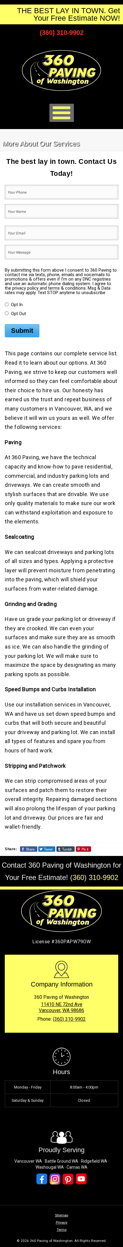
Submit (22, 330)
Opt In (17, 304)
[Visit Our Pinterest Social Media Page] (68, 1179)
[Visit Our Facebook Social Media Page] (41, 1179)
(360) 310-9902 (62, 32)
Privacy (61, 1222)
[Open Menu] (61, 113)
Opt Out (18, 313)
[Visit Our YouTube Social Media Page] (81, 1179)
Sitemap (61, 1215)
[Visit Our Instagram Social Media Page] (55, 1179)
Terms (62, 1229)
